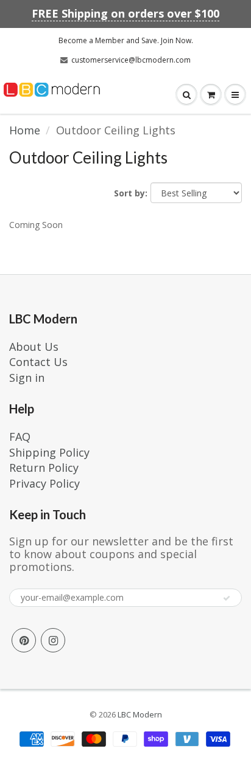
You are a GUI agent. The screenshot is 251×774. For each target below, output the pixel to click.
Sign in (26, 377)
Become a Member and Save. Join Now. (125, 40)
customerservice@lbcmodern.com (131, 60)
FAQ (19, 436)
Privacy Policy (44, 483)
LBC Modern (140, 714)
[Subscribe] (226, 598)
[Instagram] (53, 640)
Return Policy (44, 467)
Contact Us (38, 361)
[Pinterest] (24, 640)
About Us (33, 346)
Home (24, 130)
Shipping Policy (49, 452)
